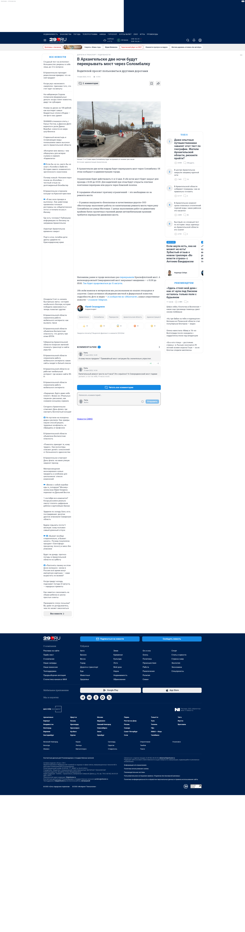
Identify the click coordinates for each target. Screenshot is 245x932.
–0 (158, 363)
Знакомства (65, 34)
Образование (119, 679)
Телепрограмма (90, 34)
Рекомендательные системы (134, 772)
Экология (176, 663)
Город (82, 663)
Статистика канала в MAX (55, 679)
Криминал (118, 655)
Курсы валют (125, 34)
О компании (48, 659)
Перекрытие (113, 317)
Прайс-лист (48, 655)
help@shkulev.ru (60, 781)
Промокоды (152, 34)
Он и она (147, 651)
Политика (147, 659)
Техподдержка (49, 671)
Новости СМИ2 (85, 419)
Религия (146, 675)
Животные (85, 675)
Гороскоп (112, 34)
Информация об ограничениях (135, 765)
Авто (82, 651)
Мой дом (117, 667)
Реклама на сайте (51, 651)
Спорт (174, 651)
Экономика (177, 667)
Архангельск (84, 317)
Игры (142, 34)
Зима (115, 651)
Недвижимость (50, 34)
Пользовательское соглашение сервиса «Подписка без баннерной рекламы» (152, 776)
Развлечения (149, 671)
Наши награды (50, 663)
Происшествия (149, 663)
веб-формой (85, 781)
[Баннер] (72, 47)
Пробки (123, 40)
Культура (117, 659)
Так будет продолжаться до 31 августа (102, 283)
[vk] (89, 697)
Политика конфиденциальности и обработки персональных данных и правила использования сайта (161, 779)
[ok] (96, 697)
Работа (146, 667)
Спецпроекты (178, 671)
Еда (81, 671)
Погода (77, 34)
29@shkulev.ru (71, 777)
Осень (145, 655)
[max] (102, 697)
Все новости (57, 56)
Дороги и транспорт (89, 667)
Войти (86, 402)
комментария (90, 83)
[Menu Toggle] (45, 40)
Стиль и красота (179, 655)
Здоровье (84, 679)
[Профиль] (200, 40)
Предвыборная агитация (54, 675)
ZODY (136, 34)
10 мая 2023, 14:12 (84, 77)
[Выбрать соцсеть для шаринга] (158, 83)
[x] (109, 697)
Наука (116, 671)
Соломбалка (99, 317)
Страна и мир (178, 659)
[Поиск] (188, 40)
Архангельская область (133, 317)
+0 (150, 363)
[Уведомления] (194, 40)
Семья (145, 679)
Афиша (103, 34)
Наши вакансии (50, 667)
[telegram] (82, 697)
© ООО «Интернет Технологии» (84, 787)
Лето (115, 663)
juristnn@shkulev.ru (101, 779)
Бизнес (83, 655)
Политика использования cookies (136, 769)
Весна (82, 659)
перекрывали (127, 277)
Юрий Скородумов (95, 306)
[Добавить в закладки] (151, 83)
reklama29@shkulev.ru (167, 758)
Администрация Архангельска (159, 317)
